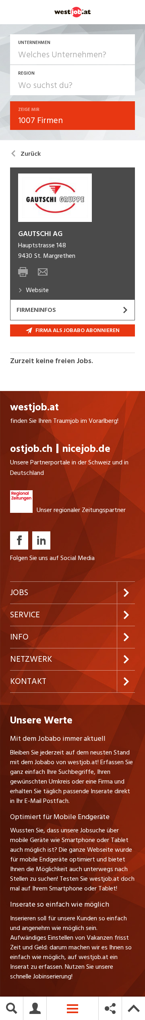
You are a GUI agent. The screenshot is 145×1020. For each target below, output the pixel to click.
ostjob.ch (31, 449)
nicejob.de (86, 449)
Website (37, 290)
